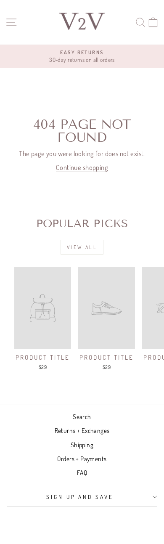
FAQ (82, 472)
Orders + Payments (81, 458)
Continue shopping (82, 167)
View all (82, 247)
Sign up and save (80, 496)
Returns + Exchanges (82, 430)
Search (82, 416)
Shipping (82, 445)
